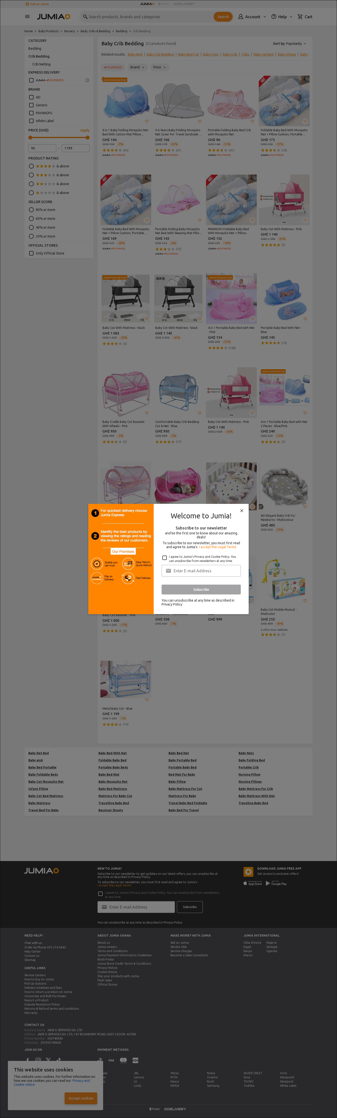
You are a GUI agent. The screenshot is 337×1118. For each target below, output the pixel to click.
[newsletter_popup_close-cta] (242, 511)
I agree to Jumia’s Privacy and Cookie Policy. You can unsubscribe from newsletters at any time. (202, 558)
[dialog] (168, 559)
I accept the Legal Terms (217, 547)
